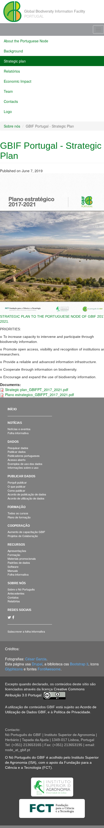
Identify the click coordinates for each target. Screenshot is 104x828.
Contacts (11, 101)
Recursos (16, 544)
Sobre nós (12, 126)
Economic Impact (17, 81)
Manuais (13, 571)
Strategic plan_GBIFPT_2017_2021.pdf (36, 389)
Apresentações (17, 551)
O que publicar (16, 486)
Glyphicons (14, 668)
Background (13, 50)
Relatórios (12, 71)
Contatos (13, 597)
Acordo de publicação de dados (27, 494)
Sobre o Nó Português (21, 589)
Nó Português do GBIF (27, 757)
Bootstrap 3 (79, 663)
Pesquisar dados (18, 448)
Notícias (15, 423)
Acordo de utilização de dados (26, 498)
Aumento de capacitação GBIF (26, 532)
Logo (8, 111)
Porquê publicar (17, 482)
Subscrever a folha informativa (26, 631)
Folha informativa (18, 433)
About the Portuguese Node (26, 40)
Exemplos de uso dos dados (25, 464)
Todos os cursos (18, 513)
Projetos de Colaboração (23, 536)
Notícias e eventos (19, 429)
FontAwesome (49, 668)
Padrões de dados (19, 562)
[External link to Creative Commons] (54, 695)
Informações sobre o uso (23, 467)
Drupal (37, 663)
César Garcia (35, 658)
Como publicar (16, 490)
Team (8, 91)
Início (12, 409)
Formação (16, 507)
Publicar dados (17, 452)
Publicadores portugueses (24, 456)
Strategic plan (15, 61)
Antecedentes (16, 593)
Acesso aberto (16, 460)
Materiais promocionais (22, 558)
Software (13, 567)
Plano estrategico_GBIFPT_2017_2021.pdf (39, 394)
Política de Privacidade (72, 712)
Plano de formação (19, 517)
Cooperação (19, 525)
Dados (13, 441)
